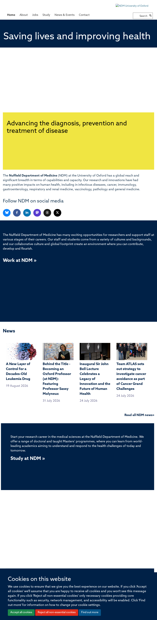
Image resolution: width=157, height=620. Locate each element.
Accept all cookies (21, 612)
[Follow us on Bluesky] (7, 213)
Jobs (35, 15)
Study (46, 15)
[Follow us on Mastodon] (37, 213)
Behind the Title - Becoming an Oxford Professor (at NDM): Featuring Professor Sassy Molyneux (57, 379)
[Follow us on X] (57, 213)
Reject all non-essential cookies (57, 612)
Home (11, 15)
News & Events (64, 15)
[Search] (150, 16)
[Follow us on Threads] (47, 213)
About (24, 15)
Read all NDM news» (139, 415)
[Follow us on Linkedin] (27, 213)
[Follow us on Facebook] (17, 213)
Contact (84, 15)
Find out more (89, 612)
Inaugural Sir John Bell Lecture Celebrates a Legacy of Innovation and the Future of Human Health (95, 379)
